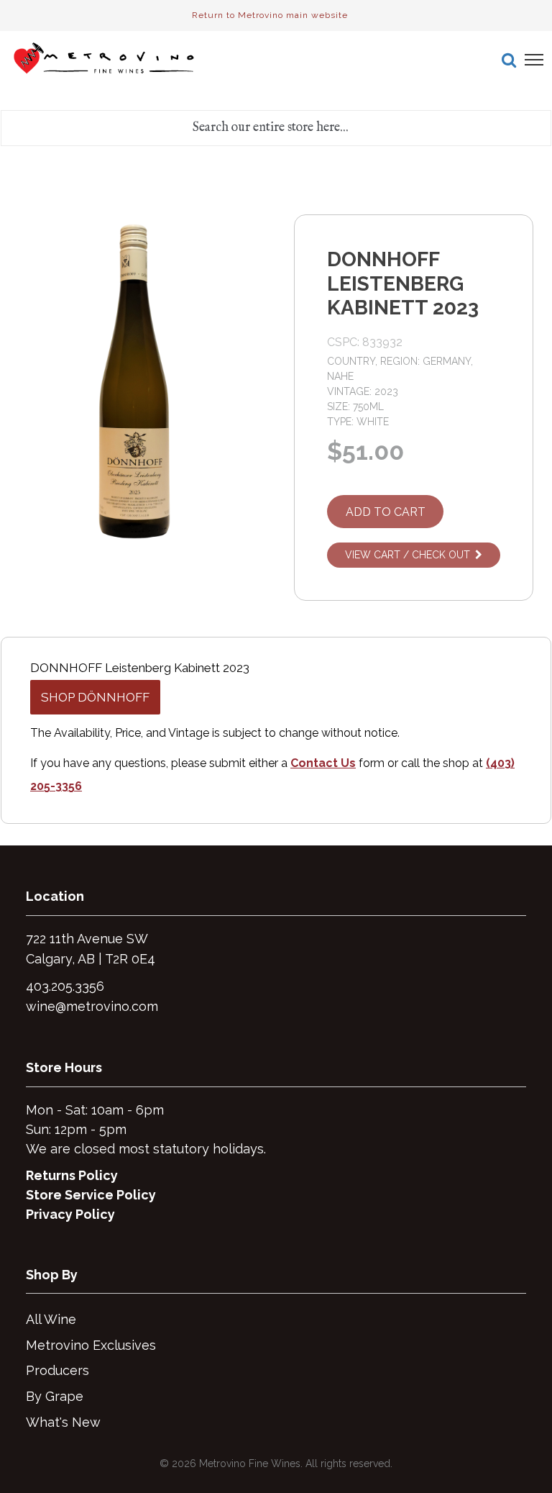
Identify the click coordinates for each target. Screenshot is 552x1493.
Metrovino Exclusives (91, 1345)
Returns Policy (72, 1175)
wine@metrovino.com (92, 1006)
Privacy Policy (70, 1214)
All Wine (51, 1319)
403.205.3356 (65, 986)
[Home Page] (105, 60)
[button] (509, 60)
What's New (63, 1422)
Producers (57, 1370)
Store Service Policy (91, 1194)
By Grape (54, 1396)
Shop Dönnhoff (95, 697)
